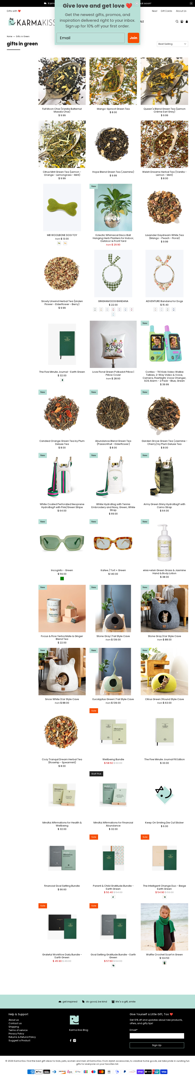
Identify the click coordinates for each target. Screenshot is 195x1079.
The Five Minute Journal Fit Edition (164, 759)
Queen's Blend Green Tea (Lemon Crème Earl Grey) (164, 110)
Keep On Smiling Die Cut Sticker (164, 822)
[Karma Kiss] (32, 22)
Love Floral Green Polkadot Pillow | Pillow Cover (113, 373)
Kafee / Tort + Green (113, 570)
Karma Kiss (20, 1061)
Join (133, 37)
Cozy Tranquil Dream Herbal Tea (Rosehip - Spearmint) (62, 761)
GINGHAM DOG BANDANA (113, 301)
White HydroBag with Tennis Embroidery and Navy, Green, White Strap (113, 507)
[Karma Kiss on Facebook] (70, 1041)
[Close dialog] (137, 3)
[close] (191, 3)
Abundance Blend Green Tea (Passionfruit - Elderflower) (113, 442)
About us (14, 1019)
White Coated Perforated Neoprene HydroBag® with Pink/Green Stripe (62, 505)
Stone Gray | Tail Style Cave (113, 636)
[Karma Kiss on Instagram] (74, 1041)
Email (133, 1030)
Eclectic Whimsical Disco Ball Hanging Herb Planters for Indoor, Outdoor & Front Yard (113, 238)
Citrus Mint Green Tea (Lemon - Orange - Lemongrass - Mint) (62, 173)
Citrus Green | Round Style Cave (164, 699)
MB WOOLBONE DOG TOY (62, 235)
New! (154, 11)
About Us (181, 11)
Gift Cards (166, 11)
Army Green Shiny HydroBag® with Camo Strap (164, 505)
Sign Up (156, 1045)
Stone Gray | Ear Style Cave (164, 636)
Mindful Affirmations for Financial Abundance (113, 824)
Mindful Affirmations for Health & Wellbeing (62, 824)
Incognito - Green (62, 570)
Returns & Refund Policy (22, 1037)
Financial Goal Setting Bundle (62, 885)
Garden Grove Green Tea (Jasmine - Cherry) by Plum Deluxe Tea (164, 442)
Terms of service (18, 1030)
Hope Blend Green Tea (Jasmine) (113, 171)
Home (9, 37)
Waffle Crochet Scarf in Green (164, 954)
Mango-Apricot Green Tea (113, 108)
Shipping (14, 1026)
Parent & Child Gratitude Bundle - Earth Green (113, 887)
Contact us (15, 1023)
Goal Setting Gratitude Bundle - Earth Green (113, 956)
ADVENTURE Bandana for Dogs (164, 301)
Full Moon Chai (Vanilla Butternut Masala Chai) (62, 110)
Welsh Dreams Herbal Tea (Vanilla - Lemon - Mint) (164, 173)
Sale (141, 21)
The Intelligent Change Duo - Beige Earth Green (164, 887)
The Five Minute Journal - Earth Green (62, 371)
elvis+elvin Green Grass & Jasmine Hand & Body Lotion (164, 571)
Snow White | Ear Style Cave (62, 699)
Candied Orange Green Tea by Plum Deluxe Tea (62, 442)
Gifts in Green (23, 37)
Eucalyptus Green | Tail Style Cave (113, 699)
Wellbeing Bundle (113, 759)
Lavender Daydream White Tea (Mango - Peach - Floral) (164, 236)
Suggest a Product (19, 1040)
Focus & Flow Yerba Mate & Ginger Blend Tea (62, 637)
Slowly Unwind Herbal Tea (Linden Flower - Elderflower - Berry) (62, 302)
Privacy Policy (16, 1033)
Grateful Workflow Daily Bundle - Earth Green (62, 956)
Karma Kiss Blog (78, 1030)
